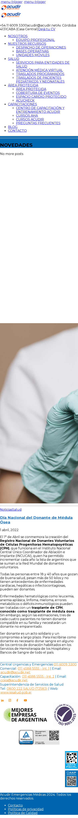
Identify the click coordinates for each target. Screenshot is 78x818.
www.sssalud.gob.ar (16, 692)
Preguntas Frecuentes (38, 123)
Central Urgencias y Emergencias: (26, 664)
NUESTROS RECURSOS (27, 44)
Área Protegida (31, 89)
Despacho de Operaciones (41, 47)
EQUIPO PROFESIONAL (35, 40)
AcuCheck (25, 100)
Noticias (6, 510)
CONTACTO (17, 131)
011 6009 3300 (65, 664)
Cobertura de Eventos (38, 93)
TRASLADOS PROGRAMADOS (40, 74)
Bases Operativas (32, 51)
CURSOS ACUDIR (30, 119)
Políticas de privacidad (26, 809)
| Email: (55, 668)
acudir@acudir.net (15, 672)
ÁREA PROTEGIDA (23, 85)
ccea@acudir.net (14, 680)
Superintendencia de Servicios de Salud (32, 684)
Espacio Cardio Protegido (41, 97)
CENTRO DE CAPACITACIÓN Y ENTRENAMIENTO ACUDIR (40, 110)
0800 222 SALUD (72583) (27, 689)
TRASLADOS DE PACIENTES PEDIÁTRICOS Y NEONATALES (40, 79)
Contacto (15, 805)
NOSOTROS (18, 36)
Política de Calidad (23, 813)
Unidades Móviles (33, 55)
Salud (17, 510)
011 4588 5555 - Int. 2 (38, 676)
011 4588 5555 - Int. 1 (33, 668)
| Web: (53, 689)
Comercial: (8, 668)
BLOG (13, 127)
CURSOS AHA (27, 115)
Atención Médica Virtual (39, 70)
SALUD (13, 59)
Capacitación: (10, 676)
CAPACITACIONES (22, 104)
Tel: (3, 689)
